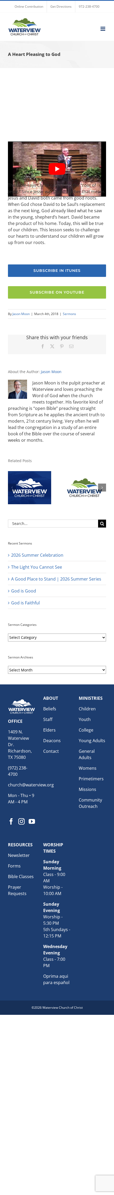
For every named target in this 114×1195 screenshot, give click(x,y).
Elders (49, 730)
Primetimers (91, 779)
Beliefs (49, 709)
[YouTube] (32, 821)
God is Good (23, 591)
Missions (87, 789)
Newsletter (19, 855)
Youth (85, 719)
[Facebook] (11, 821)
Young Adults (92, 740)
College (86, 730)
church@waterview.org (31, 785)
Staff (47, 719)
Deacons (52, 740)
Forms (14, 866)
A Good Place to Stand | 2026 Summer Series (56, 579)
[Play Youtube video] (57, 169)
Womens (88, 768)
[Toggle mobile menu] (103, 29)
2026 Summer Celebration (37, 555)
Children (87, 709)
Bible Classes (21, 876)
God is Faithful (25, 603)
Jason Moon (21, 314)
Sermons (69, 314)
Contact (51, 751)
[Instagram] (21, 821)
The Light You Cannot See (36, 567)
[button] (12, 488)
